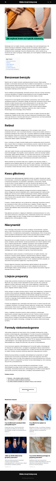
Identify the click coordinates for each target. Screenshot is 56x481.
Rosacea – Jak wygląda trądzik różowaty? (19, 378)
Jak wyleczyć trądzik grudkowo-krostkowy (19, 379)
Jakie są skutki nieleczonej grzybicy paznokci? (13, 456)
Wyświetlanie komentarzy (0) (28, 390)
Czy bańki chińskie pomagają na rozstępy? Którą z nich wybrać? (24, 381)
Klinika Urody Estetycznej (28, 2)
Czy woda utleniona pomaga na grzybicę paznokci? (39, 456)
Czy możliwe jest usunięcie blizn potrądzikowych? (15, 423)
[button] (5, 2)
